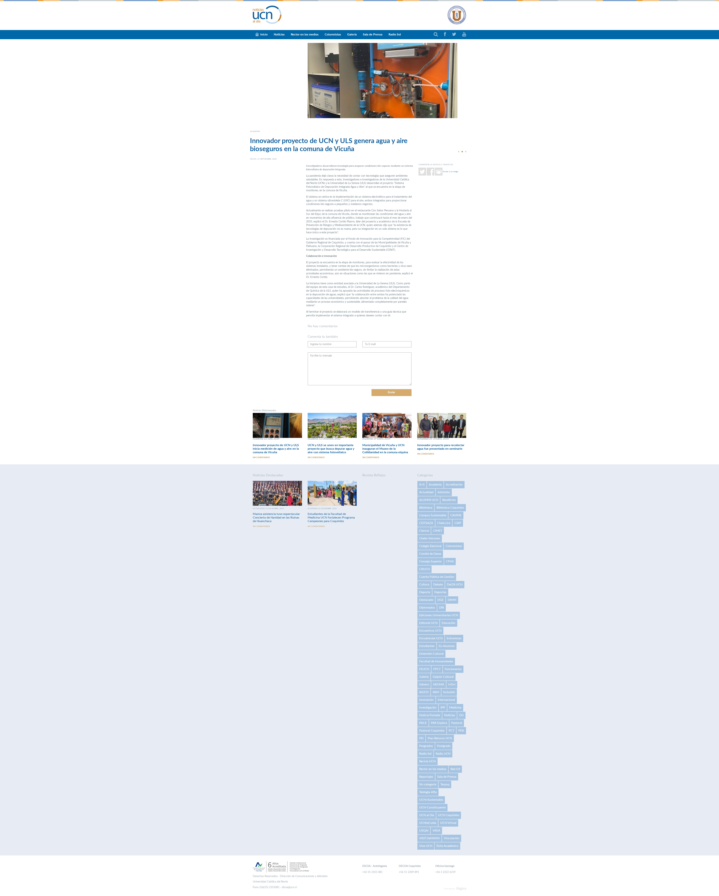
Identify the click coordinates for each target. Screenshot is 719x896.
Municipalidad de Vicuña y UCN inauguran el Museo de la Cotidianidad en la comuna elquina (385, 449)
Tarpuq (444, 784)
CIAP (457, 523)
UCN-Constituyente (432, 807)
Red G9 (455, 769)
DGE (440, 599)
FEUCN (424, 669)
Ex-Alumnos (447, 646)
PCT (451, 730)
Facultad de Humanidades (436, 661)
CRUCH (424, 569)
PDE (461, 730)
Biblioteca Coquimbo (450, 507)
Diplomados (427, 607)
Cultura (424, 584)
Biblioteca (425, 507)
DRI (441, 607)
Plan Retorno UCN (440, 738)
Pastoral (456, 722)
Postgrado (443, 745)
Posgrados (426, 745)
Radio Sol (395, 34)
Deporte (424, 592)
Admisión (444, 492)
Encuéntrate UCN (431, 638)
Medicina (455, 707)
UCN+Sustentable (431, 799)
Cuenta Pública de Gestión (436, 576)
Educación (448, 622)
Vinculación (451, 838)
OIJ (461, 715)
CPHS (450, 561)
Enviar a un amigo (450, 171)
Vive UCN (425, 845)
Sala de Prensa (372, 34)
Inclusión (449, 692)
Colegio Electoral (430, 546)
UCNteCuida (427, 822)
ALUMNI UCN (428, 499)
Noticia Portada (429, 715)
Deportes (440, 592)
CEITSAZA (426, 523)
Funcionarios (453, 669)
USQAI (423, 830)
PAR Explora (439, 722)
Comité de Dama (430, 553)
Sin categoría (427, 784)
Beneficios (449, 499)
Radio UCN (443, 753)
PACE (423, 722)
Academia (435, 484)
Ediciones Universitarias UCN (438, 615)
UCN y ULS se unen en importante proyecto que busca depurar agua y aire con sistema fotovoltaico (331, 449)
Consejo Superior (430, 561)
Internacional (446, 699)
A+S (422, 484)
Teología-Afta (428, 792)
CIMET (437, 530)
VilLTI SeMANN (429, 838)
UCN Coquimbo (448, 815)
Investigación (427, 707)
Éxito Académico (447, 845)
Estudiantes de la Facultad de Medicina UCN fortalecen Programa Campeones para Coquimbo (331, 518)
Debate (438, 584)
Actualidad (426, 492)
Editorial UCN (428, 622)
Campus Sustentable (432, 515)
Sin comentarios (261, 458)
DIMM (452, 599)
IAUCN (424, 692)
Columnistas (333, 34)
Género (424, 684)
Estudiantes (427, 646)
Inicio (264, 34)
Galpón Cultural (443, 676)
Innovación (426, 699)
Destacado (426, 599)
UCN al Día (426, 815)
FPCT (437, 669)
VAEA (436, 830)
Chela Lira (443, 523)
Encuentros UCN (430, 630)
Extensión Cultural (431, 653)
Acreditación (454, 484)
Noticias (279, 34)
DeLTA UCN (454, 584)
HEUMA (438, 684)
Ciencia (424, 530)
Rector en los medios (304, 34)
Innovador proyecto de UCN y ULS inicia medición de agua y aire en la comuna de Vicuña (276, 449)
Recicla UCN (427, 761)
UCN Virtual (448, 822)
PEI (421, 738)
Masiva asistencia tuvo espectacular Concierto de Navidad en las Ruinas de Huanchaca (276, 518)
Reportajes (426, 776)
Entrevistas (454, 638)
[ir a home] (267, 15)
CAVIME (456, 515)
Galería (352, 34)
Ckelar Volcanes (429, 538)
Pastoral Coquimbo (432, 730)
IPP (443, 707)
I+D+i (451, 684)
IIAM (436, 692)
